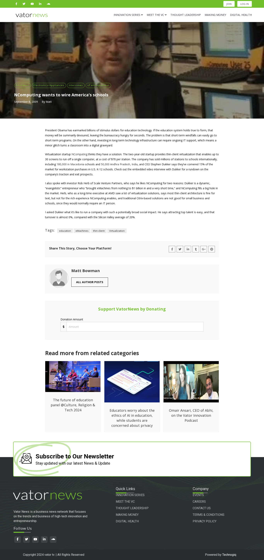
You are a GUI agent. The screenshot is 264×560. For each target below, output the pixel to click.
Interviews (76, 85)
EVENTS (198, 495)
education (65, 230)
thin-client (99, 230)
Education (22, 85)
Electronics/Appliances (49, 85)
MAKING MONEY (127, 515)
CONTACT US (202, 508)
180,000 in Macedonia (70, 164)
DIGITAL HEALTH (127, 521)
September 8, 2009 (26, 102)
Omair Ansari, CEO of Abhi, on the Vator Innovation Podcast (191, 415)
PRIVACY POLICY (204, 521)
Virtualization (117, 230)
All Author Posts (89, 282)
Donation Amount (71, 319)
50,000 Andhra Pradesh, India (119, 164)
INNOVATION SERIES (130, 495)
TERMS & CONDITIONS (208, 515)
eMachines (82, 230)
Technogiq (229, 555)
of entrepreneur (98, 85)
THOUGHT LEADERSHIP (132, 508)
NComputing (79, 154)
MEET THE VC (125, 501)
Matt (49, 102)
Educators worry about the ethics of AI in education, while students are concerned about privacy (132, 418)
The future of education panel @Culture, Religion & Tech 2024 (73, 405)
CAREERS (199, 501)
